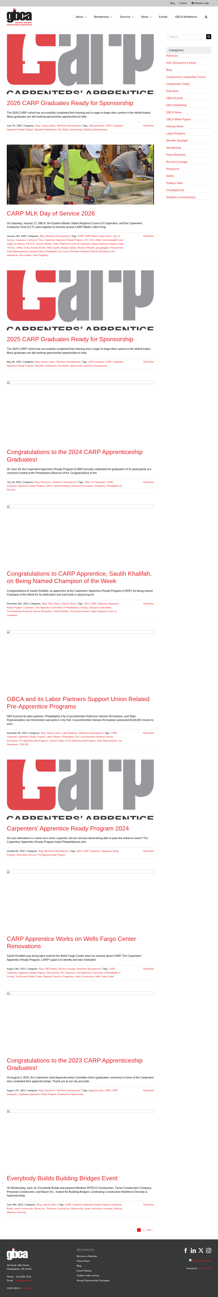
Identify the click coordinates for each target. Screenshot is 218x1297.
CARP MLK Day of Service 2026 (51, 213)
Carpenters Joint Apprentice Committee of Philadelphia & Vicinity (55, 607)
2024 (87, 482)
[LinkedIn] (193, 1250)
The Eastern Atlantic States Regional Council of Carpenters (44, 976)
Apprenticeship (96, 1090)
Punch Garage (204, 1268)
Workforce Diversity (16, 1212)
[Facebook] (185, 1250)
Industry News (48, 125)
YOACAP (24, 744)
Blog (38, 125)
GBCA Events (174, 98)
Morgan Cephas (68, 247)
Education (172, 91)
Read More (148, 125)
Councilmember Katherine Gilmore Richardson (29, 611)
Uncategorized (175, 190)
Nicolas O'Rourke (86, 247)
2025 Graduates (96, 362)
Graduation (100, 486)
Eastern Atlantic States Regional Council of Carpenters (63, 243)
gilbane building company (104, 243)
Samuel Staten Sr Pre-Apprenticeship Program (73, 740)
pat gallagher (102, 247)
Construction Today (178, 84)
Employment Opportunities (71, 1094)
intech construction (23, 1208)
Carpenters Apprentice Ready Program (26, 486)
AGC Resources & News (181, 62)
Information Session (26, 855)
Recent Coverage (66, 969)
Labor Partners (53, 736)
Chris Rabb (95, 240)
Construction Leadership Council (186, 77)
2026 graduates (96, 125)
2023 (86, 603)
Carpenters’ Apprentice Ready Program (63, 240)
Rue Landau (25, 255)
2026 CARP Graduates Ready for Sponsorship (70, 102)
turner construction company (98, 1208)
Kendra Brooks (38, 247)
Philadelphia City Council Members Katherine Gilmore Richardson (77, 251)
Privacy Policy (27, 1288)
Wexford (118, 1208)
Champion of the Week (100, 607)
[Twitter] (201, 1250)
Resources (46, 482)
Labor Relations (69, 733)
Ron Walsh (63, 129)
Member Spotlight (177, 140)
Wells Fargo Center (104, 976)
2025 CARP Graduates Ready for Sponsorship (70, 339)
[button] (206, 17)
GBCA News (54, 603)
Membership (173, 147)
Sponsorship (76, 129)
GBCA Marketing (176, 105)
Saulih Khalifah (61, 611)
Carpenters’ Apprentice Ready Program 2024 (68, 828)
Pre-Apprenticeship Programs (33, 740)
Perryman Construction (58, 1208)
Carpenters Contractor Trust (29, 240)
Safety (170, 175)
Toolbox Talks (174, 183)
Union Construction (84, 976)
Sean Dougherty (41, 255)
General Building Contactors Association (73, 486)
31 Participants (98, 482)
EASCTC (30, 243)
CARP (108, 125)
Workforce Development (69, 125)
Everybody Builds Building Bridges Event (62, 1178)
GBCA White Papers (178, 119)
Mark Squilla (53, 247)
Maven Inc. (39, 1208)
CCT (86, 240)
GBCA (49, 486)
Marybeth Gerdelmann (46, 129)
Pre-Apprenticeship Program (51, 855)
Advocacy (172, 55)
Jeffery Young (23, 247)
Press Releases (175, 154)
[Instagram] (208, 1250)
